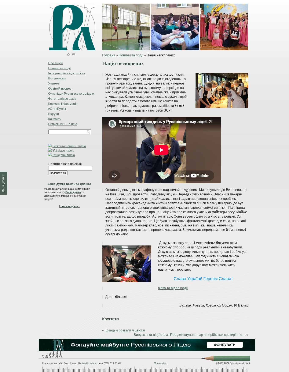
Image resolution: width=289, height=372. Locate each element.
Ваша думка (73, 192)
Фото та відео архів (62, 98)
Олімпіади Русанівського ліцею (71, 93)
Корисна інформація (62, 103)
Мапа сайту (160, 363)
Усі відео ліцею (63, 150)
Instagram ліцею (63, 155)
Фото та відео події (173, 288)
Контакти (54, 119)
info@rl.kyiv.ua (89, 363)
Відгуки (53, 114)
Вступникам (57, 78)
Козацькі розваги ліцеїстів (125, 330)
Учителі (53, 83)
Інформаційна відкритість (66, 73)
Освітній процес (60, 88)
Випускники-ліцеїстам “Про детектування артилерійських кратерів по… (190, 334)
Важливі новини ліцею (69, 146)
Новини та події (131, 55)
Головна (108, 55)
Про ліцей (55, 63)
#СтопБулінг (57, 108)
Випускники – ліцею (62, 124)
